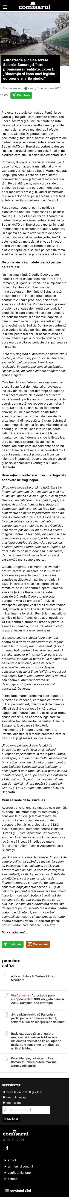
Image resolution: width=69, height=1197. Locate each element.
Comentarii (40, 944)
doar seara (13, 1102)
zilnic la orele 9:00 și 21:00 (23, 1092)
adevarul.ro (13, 88)
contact (13, 1179)
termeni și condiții (20, 1166)
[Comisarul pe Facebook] (7, 1148)
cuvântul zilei (20, 1190)
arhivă (12, 1160)
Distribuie (23, 95)
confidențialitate (19, 1172)
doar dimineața (16, 1097)
